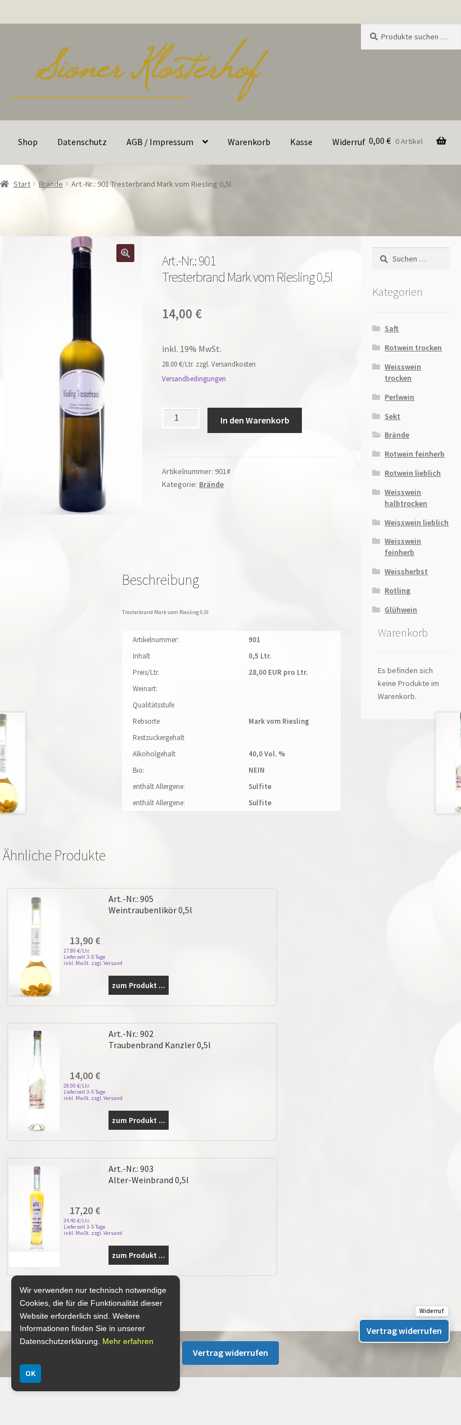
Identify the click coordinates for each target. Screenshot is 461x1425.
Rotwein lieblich (413, 473)
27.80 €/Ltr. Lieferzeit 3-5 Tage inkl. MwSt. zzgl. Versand (93, 957)
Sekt (392, 416)
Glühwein (401, 610)
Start (21, 184)
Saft (392, 328)
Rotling (397, 590)
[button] (125, 253)
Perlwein (399, 397)
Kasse (301, 141)
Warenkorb (249, 141)
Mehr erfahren (127, 1341)
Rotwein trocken (413, 347)
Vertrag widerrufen (230, 1352)
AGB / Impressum (159, 141)
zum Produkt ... (138, 985)
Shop (28, 141)
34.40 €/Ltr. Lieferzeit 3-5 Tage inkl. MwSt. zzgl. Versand (93, 1226)
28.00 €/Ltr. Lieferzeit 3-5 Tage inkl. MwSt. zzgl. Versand (93, 1092)
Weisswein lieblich (417, 522)
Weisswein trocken (403, 372)
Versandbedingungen (194, 379)
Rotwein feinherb (415, 454)
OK (30, 1373)
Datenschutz (82, 141)
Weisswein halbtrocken (406, 497)
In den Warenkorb (255, 420)
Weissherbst (406, 571)
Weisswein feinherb (403, 546)
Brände (51, 184)
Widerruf (348, 141)
